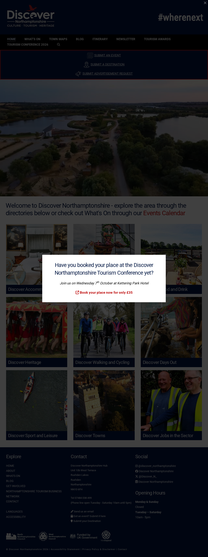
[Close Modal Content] (205, 3)
